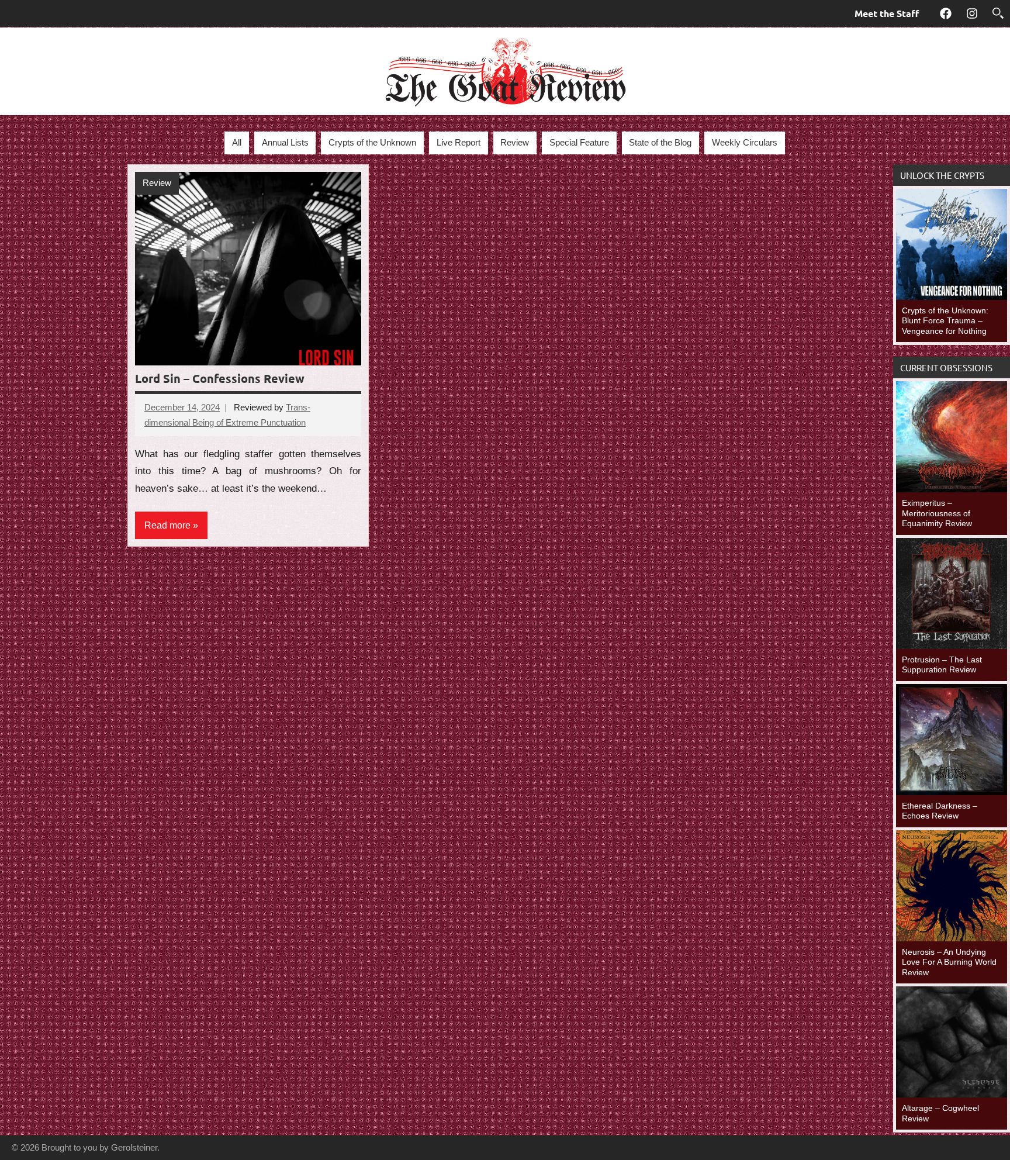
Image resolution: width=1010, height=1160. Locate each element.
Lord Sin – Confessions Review (220, 378)
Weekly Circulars (744, 142)
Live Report (458, 142)
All (236, 142)
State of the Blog (660, 142)
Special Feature (579, 142)
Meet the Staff (887, 13)
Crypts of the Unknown (372, 142)
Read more (167, 525)
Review (514, 142)
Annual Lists (285, 142)
